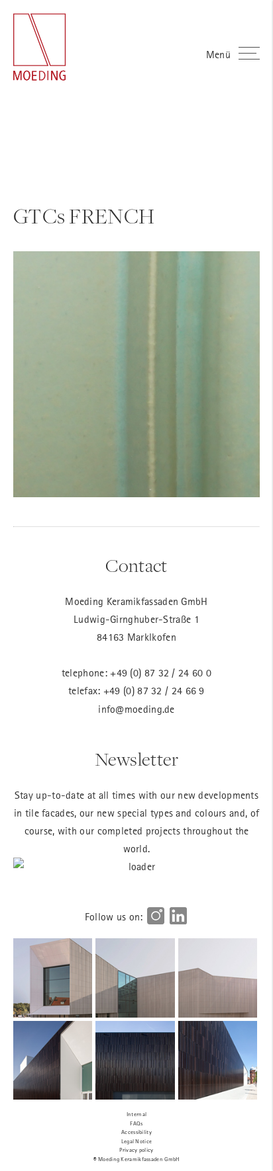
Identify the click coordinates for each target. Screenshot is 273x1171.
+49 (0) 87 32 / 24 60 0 (160, 672)
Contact (136, 566)
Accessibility (136, 1131)
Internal (136, 1113)
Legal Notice (136, 1141)
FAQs (136, 1123)
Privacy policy (136, 1149)
